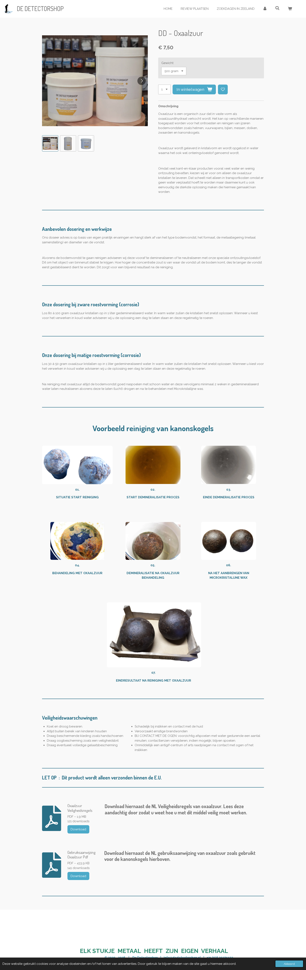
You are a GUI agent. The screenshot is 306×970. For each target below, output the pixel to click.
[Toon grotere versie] (77, 465)
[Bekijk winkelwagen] (290, 8)
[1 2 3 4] (164, 89)
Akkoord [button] (289, 963)
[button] (50, 143)
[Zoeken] (277, 8)
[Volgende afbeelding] (141, 81)
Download (78, 829)
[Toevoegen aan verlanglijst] (223, 89)
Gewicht (167, 63)
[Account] (265, 8)
